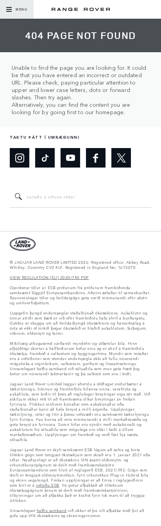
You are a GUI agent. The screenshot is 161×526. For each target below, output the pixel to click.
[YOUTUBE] (70, 158)
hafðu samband (52, 510)
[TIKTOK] (45, 158)
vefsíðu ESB (47, 485)
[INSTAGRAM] (19, 158)
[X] (121, 158)
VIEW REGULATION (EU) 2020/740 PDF (49, 277)
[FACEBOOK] (96, 158)
